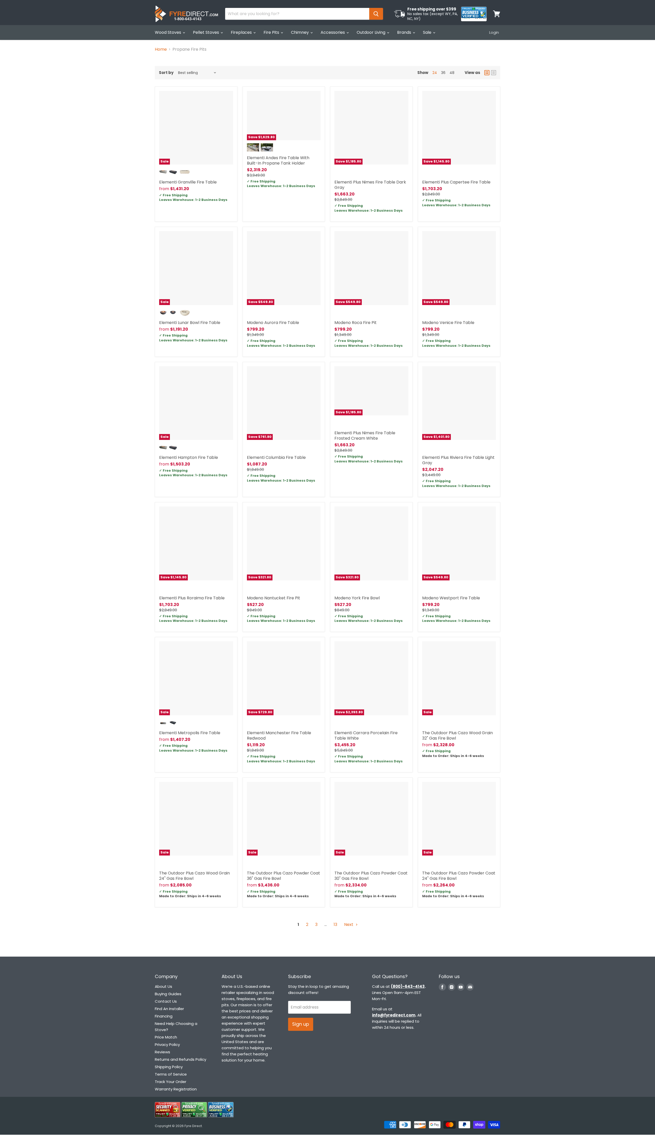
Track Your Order (170, 1081)
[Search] (376, 14)
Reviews (162, 1052)
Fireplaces (242, 32)
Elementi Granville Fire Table (188, 182)
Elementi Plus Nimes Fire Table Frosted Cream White (364, 435)
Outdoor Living (371, 32)
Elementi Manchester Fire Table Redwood (279, 735)
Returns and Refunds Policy (180, 1059)
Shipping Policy (169, 1066)
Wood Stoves (168, 32)
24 (434, 72)
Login (494, 32)
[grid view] (486, 72)
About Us (163, 986)
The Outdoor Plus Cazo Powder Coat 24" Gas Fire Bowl (458, 875)
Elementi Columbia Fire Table (276, 457)
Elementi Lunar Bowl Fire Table (189, 323)
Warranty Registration (176, 1089)
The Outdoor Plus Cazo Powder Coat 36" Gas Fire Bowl (283, 875)
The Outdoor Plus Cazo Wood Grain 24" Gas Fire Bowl (194, 875)
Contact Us (166, 1001)
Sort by (166, 72)
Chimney (300, 32)
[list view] (493, 72)
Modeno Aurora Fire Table (273, 323)
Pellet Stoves (206, 32)
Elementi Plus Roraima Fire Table (192, 598)
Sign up (300, 1024)
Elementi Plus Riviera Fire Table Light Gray (458, 460)
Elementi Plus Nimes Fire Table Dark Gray (370, 184)
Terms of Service (171, 1074)
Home (161, 49)
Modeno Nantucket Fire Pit (273, 598)
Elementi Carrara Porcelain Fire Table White (366, 735)
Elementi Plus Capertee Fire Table (456, 182)
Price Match (166, 1037)
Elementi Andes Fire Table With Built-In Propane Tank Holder (278, 160)
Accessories (333, 32)
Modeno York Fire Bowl (357, 598)
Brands (404, 32)
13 (335, 924)
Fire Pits (272, 32)
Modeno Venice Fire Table (448, 323)
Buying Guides (168, 994)
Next (349, 924)
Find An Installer (169, 1008)
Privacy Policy (167, 1044)
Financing (163, 1016)
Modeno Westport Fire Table (451, 598)
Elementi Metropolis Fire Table (189, 733)
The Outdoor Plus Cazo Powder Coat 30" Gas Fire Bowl (371, 875)
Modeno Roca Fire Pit (355, 323)
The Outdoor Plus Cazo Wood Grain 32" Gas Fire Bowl (457, 735)
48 (452, 72)
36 (443, 72)
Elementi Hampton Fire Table (188, 457)
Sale (427, 32)
